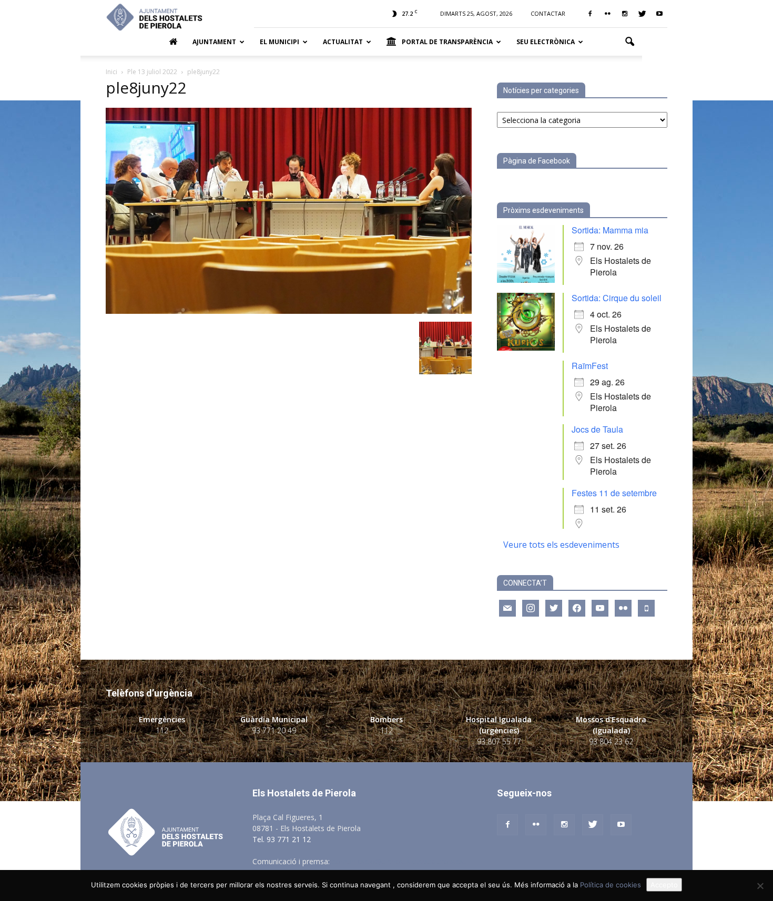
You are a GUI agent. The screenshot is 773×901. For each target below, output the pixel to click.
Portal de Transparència (447, 41)
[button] (629, 42)
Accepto (664, 884)
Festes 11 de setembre (614, 493)
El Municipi (279, 41)
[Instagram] (625, 13)
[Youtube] (659, 13)
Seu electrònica (545, 41)
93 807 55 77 (499, 741)
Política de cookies (610, 884)
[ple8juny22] (289, 311)
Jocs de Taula (597, 429)
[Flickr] (607, 13)
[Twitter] (642, 13)
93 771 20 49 (274, 730)
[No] (760, 885)
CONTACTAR (548, 13)
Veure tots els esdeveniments (561, 544)
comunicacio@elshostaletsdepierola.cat (399, 861)
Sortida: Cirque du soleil (617, 298)
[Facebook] (590, 13)
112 (162, 730)
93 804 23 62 (611, 741)
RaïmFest (590, 366)
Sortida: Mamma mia (610, 230)
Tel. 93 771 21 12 (281, 839)
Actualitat (343, 41)
